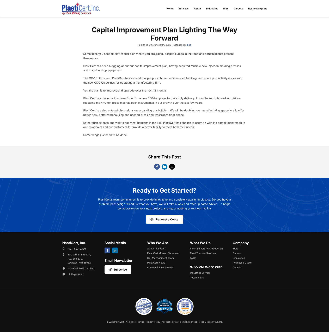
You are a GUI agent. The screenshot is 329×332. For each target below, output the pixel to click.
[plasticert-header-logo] (81, 4)
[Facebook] (157, 166)
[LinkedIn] (164, 166)
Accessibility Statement (173, 321)
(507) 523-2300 (77, 248)
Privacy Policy (153, 321)
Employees (191, 321)
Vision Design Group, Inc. (211, 321)
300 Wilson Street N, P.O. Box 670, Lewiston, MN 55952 (79, 258)
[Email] (172, 166)
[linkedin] (115, 250)
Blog (188, 44)
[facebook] (107, 250)
